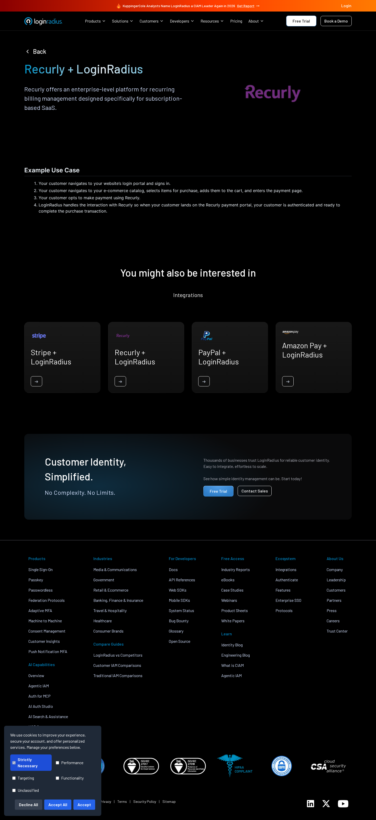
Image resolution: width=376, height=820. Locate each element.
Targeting (26, 777)
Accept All (57, 804)
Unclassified (28, 790)
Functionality (72, 777)
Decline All (28, 804)
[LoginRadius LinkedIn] (310, 804)
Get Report (246, 6)
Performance (72, 762)
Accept (84, 804)
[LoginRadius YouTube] (343, 803)
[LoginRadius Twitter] (326, 803)
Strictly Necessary (28, 762)
